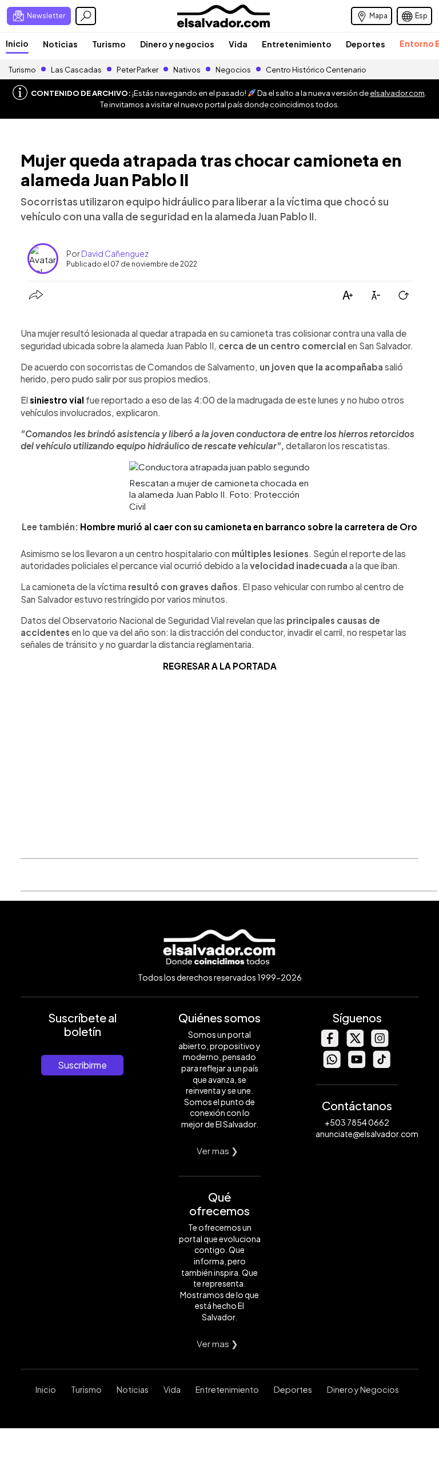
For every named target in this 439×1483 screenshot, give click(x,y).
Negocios (233, 69)
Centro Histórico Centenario (316, 69)
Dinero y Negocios (363, 1389)
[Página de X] (354, 1043)
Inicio (17, 43)
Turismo (109, 44)
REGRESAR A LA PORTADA (220, 665)
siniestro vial (58, 399)
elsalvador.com (397, 93)
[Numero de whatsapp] (331, 1064)
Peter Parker (138, 69)
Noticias (60, 44)
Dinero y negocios (177, 44)
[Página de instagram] (379, 1043)
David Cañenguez (115, 253)
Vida (238, 44)
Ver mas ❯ (217, 1150)
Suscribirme (82, 1065)
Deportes (365, 44)
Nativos (187, 69)
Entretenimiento (297, 44)
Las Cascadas (76, 69)
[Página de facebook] (329, 1043)
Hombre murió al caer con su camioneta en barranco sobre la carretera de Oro (248, 526)
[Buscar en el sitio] (85, 16)
